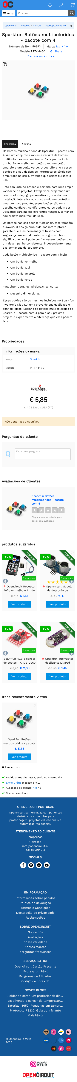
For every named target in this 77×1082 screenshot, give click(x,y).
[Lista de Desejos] (46, 5)
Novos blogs (35, 990)
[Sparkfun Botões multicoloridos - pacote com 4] (16, 508)
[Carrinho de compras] (69, 5)
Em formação (35, 892)
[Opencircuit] (38, 1075)
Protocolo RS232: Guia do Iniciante (35, 1010)
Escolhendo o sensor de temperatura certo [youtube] (35, 1000)
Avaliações (35, 937)
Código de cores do (35, 981)
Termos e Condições (35, 908)
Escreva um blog (35, 971)
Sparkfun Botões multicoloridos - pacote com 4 (48, 499)
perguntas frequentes (35, 952)
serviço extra (35, 961)
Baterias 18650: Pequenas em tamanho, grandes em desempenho (35, 1005)
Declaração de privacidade (35, 912)
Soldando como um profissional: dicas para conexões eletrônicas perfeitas (35, 996)
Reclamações (35, 917)
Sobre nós (35, 932)
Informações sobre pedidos (35, 898)
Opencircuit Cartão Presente (35, 966)
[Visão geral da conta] (58, 5)
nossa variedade (35, 942)
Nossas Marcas (35, 947)
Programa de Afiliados (35, 976)
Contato (35, 842)
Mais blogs (35, 1015)
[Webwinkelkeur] (38, 1064)
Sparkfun (36, 359)
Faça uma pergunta (28, 451)
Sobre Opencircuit (35, 926)
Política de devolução (35, 903)
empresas (35, 837)
